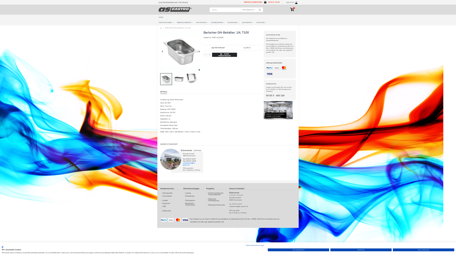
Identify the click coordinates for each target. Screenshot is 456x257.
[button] (199, 70)
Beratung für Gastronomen (190, 204)
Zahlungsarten (167, 193)
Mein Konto (290, 2)
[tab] (165, 92)
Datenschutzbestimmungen (255, 245)
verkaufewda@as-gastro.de (189, 164)
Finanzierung (189, 196)
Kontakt (165, 200)
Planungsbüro (190, 200)
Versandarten (167, 196)
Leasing (188, 193)
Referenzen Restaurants (216, 205)
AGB (164, 206)
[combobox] (236, 9)
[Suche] (260, 9)
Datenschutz (166, 211)
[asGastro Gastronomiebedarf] (175, 10)
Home (161, 28)
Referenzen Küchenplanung (213, 200)
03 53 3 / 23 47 (274, 2)
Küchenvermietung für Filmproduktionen (215, 194)
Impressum (166, 203)
